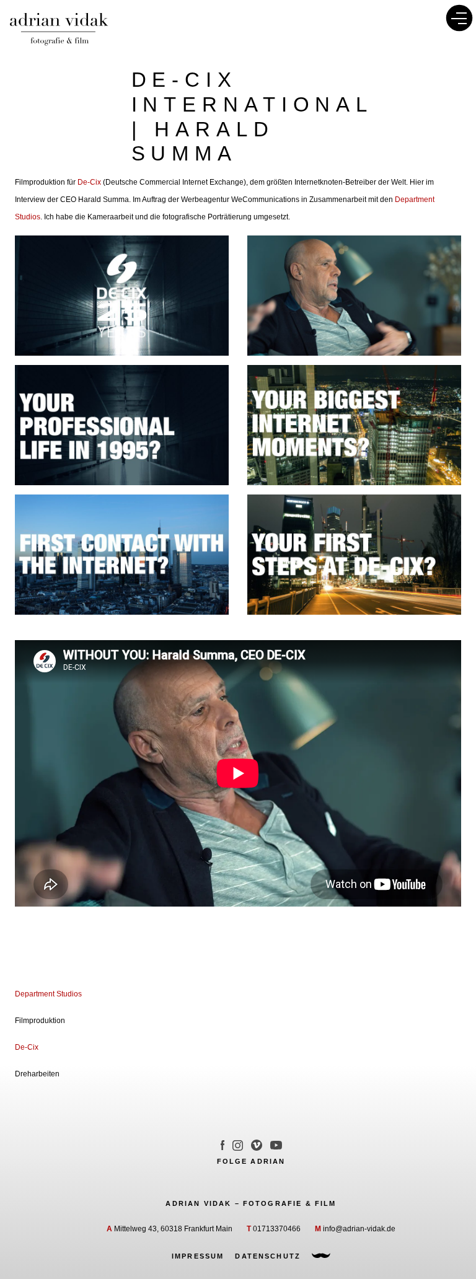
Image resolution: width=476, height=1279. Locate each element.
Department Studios (48, 994)
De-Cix (89, 182)
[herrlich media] (321, 1256)
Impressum (198, 1256)
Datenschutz (268, 1256)
